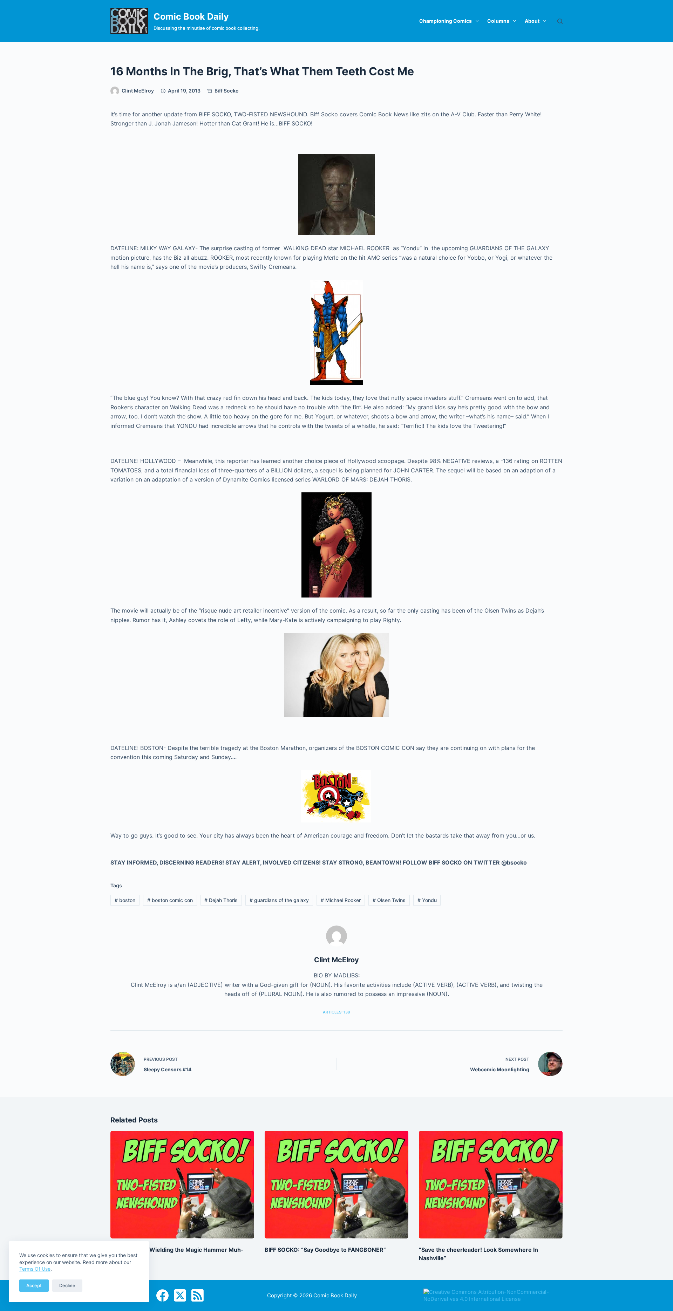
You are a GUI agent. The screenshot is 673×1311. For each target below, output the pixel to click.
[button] (336, 194)
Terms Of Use (34, 1269)
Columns (498, 21)
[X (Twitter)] (180, 1295)
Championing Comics (445, 21)
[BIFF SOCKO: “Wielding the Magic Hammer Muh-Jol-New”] (182, 1185)
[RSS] (197, 1295)
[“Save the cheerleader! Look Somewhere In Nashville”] (491, 1185)
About (532, 21)
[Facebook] (162, 1295)
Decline (67, 1285)
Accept (34, 1285)
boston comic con (170, 900)
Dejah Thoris (221, 900)
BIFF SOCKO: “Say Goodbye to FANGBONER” (325, 1249)
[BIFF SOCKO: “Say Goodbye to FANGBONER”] (336, 1185)
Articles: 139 (336, 1012)
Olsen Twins (389, 900)
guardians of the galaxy (279, 900)
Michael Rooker (341, 900)
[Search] (560, 21)
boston (125, 900)
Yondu (427, 900)
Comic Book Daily (191, 16)
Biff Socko (227, 91)
